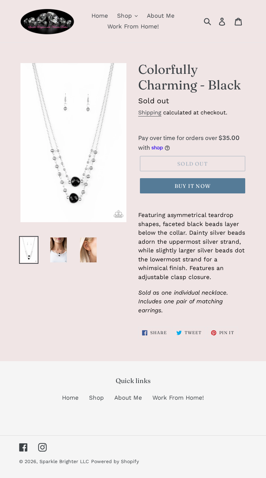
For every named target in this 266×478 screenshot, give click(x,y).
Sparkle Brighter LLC (64, 461)
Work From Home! (178, 397)
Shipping (149, 112)
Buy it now (193, 186)
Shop (96, 397)
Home (70, 397)
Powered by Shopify (115, 461)
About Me (128, 397)
